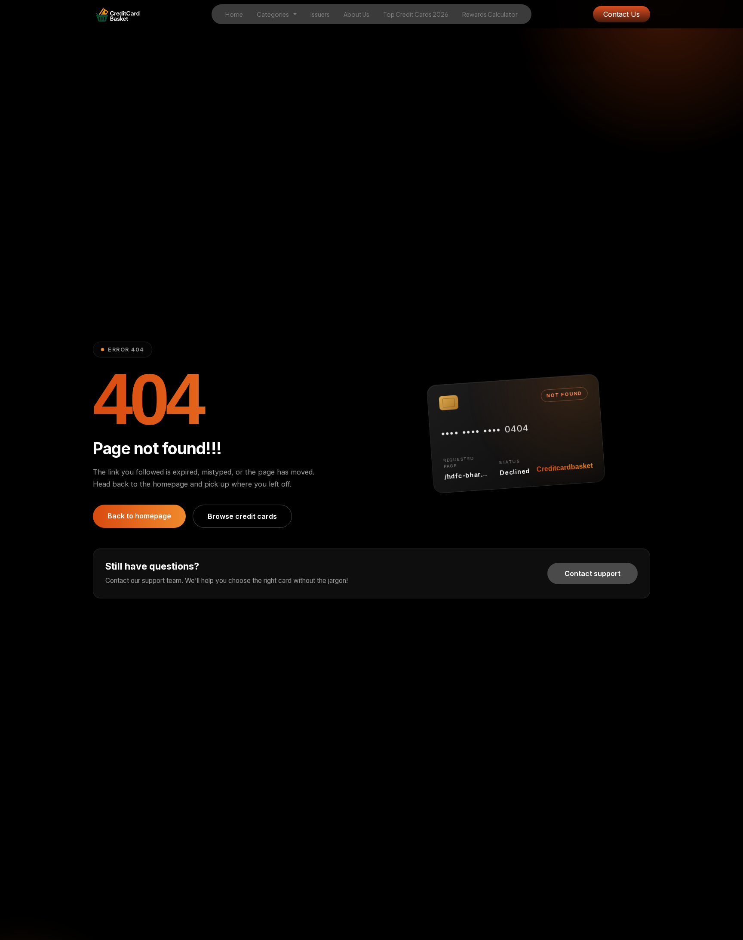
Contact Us (621, 14)
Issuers (320, 14)
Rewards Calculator (490, 14)
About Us (356, 14)
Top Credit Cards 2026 (415, 14)
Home (234, 14)
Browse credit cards (242, 516)
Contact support (592, 573)
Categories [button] (273, 14)
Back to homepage (139, 516)
